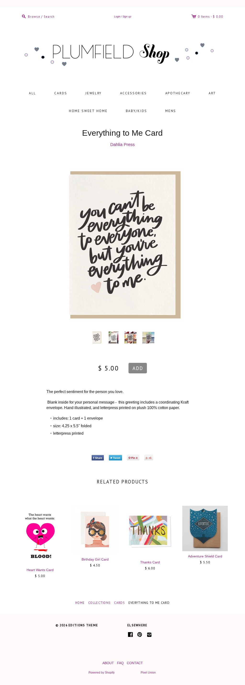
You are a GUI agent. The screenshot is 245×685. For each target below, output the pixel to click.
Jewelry (93, 93)
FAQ (120, 663)
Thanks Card (150, 562)
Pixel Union (148, 672)
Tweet (116, 457)
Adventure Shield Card (205, 556)
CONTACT (135, 663)
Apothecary (177, 93)
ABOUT (108, 663)
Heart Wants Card (40, 570)
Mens (170, 111)
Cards (60, 93)
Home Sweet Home (88, 111)
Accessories (133, 93)
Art (212, 93)
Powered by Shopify (101, 672)
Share (98, 457)
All (32, 93)
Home (80, 603)
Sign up (126, 16)
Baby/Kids (136, 111)
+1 (150, 457)
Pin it (134, 457)
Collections (99, 603)
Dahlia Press (122, 144)
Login (117, 16)
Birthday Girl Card (95, 559)
